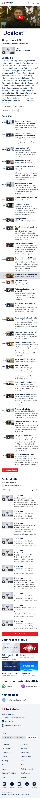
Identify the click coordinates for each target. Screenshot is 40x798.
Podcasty (5, 761)
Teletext (5, 757)
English (4, 794)
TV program (6, 744)
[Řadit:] (36, 489)
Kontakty (24, 777)
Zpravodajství (6, 110)
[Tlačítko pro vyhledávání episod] (32, 490)
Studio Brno (25, 752)
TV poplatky (6, 752)
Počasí (4, 765)
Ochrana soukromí (14, 794)
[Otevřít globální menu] (37, 3)
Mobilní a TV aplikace (9, 773)
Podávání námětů (27, 769)
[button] (20, 17)
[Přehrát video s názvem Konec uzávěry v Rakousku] (20, 17)
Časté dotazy (25, 773)
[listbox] (20, 737)
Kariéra (23, 765)
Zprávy (15, 110)
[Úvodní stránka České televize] (10, 709)
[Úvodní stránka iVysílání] (8, 3)
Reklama (24, 748)
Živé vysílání (6, 748)
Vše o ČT (4, 777)
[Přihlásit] (33, 3)
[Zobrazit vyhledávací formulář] (28, 3)
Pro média (24, 744)
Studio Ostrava (26, 757)
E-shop (4, 769)
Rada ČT (24, 761)
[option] (8, 737)
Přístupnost (26, 794)
